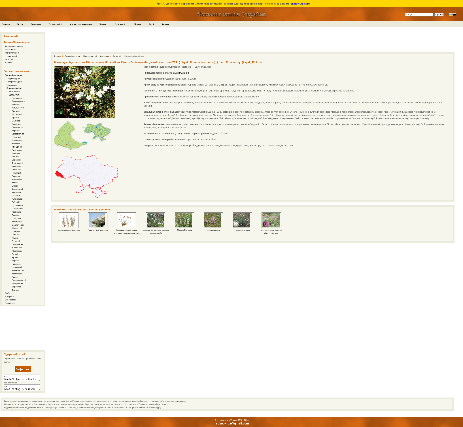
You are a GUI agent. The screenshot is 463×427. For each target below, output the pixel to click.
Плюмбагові (17, 209)
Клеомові (16, 143)
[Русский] (454, 15)
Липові (15, 277)
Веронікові (16, 287)
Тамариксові (18, 270)
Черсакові (16, 166)
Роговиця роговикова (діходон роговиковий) (155, 231)
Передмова (36, 24)
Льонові (15, 215)
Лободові (16, 153)
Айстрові (16, 111)
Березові (16, 130)
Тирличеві (16, 192)
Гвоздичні (17, 147)
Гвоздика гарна (213, 230)
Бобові (15, 183)
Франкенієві (17, 189)
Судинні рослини (13, 75)
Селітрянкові (18, 225)
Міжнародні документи (81, 24)
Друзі (151, 24)
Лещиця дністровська (98, 230)
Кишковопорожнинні (14, 46)
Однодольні (14, 91)
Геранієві (16, 196)
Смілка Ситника (184, 230)
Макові (15, 238)
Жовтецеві (17, 248)
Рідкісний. (184, 73)
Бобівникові (17, 222)
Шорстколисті (18, 134)
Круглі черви (10, 49)
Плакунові (16, 218)
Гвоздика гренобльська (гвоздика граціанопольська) (127, 231)
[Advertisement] (23, 328)
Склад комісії (55, 24)
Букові (15, 186)
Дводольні (14, 95)
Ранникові (16, 264)
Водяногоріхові (19, 280)
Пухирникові (17, 205)
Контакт (103, 24)
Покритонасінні (14, 88)
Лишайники (10, 303)
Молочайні (17, 179)
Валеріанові (17, 283)
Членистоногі (11, 56)
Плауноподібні (13, 78)
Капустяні (16, 137)
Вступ (20, 24)
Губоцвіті (16, 202)
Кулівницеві (17, 199)
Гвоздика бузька (242, 230)
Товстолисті (17, 163)
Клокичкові (17, 267)
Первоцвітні (17, 244)
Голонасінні (12, 85)
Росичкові (16, 169)
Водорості (9, 296)
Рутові (15, 257)
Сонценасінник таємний (69, 230)
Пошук (137, 24)
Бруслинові (17, 150)
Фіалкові (15, 290)
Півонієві (16, 235)
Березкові (16, 160)
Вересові (16, 176)
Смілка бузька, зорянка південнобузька (271, 231)
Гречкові (16, 241)
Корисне (165, 24)
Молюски (9, 59)
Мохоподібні (10, 300)
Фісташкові (17, 114)
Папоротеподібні (14, 82)
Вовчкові (16, 104)
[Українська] (450, 15)
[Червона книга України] (23, 371)
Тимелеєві (17, 274)
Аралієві (15, 117)
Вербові (15, 261)
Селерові (16, 121)
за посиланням (300, 3)
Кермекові (16, 212)
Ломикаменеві (18, 101)
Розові (15, 254)
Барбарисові (17, 127)
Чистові (15, 156)
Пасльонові (17, 98)
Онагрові (16, 231)
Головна (6, 24)
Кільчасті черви (12, 53)
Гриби (7, 293)
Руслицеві (16, 173)
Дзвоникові (17, 140)
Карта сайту (121, 24)
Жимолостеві (18, 108)
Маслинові (17, 228)
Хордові (8, 62)
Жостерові (17, 251)
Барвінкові (16, 124)
